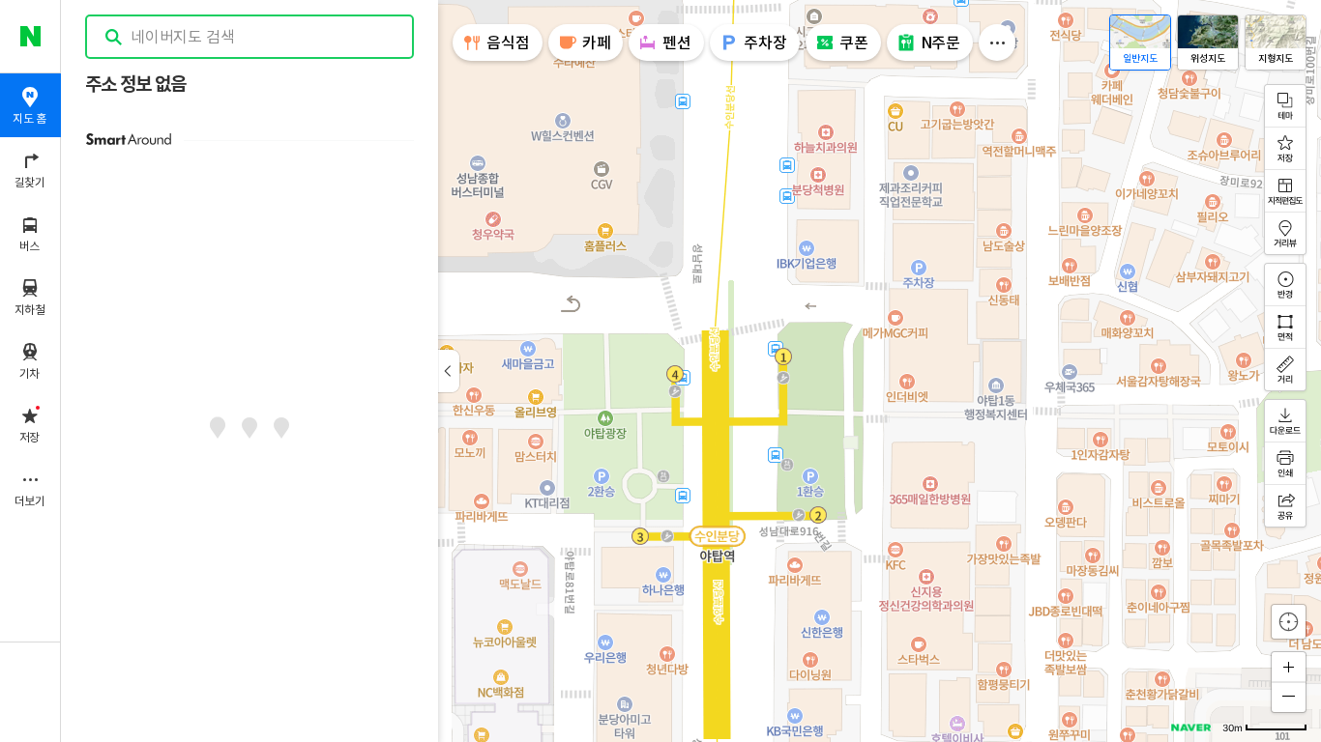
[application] (691, 371)
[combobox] (250, 36)
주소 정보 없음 (135, 84)
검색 (114, 37)
